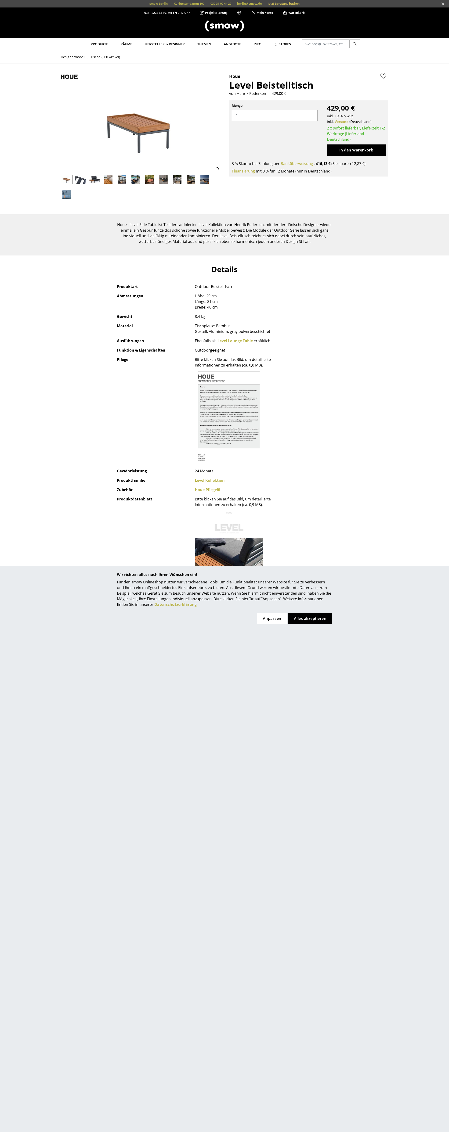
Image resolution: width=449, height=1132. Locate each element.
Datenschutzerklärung (175, 604)
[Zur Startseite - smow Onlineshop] (224, 26)
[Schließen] (443, 4)
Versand (341, 121)
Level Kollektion (210, 480)
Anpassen (272, 618)
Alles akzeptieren (310, 618)
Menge (237, 105)
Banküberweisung (297, 163)
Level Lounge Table (235, 340)
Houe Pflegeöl (207, 489)
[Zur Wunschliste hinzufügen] (383, 76)
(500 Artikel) (105, 57)
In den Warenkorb (356, 150)
